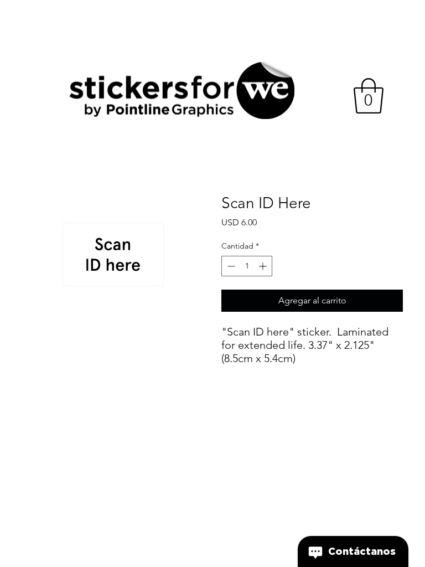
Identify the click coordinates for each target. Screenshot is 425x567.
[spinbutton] (247, 266)
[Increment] (264, 266)
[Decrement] (230, 266)
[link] (368, 96)
